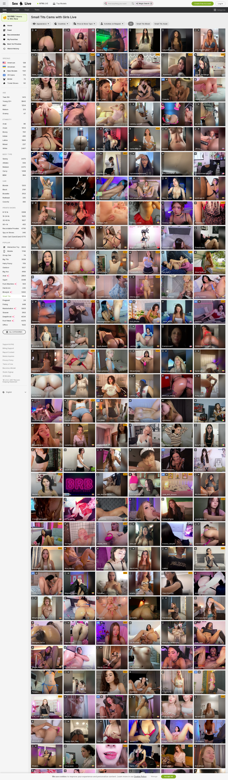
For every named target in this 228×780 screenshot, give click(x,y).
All (131, 24)
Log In (220, 4)
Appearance (41, 24)
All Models (7, 376)
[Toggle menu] (4, 3)
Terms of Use (8, 364)
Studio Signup (8, 372)
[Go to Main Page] (21, 3)
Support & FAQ (8, 344)
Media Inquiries (8, 356)
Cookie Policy (140, 777)
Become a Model (9, 368)
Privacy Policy (8, 360)
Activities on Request (112, 24)
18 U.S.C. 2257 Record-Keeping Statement (11, 381)
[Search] (133, 3)
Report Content (8, 352)
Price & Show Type (84, 24)
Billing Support (8, 348)
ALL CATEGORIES (15, 332)
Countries (62, 24)
